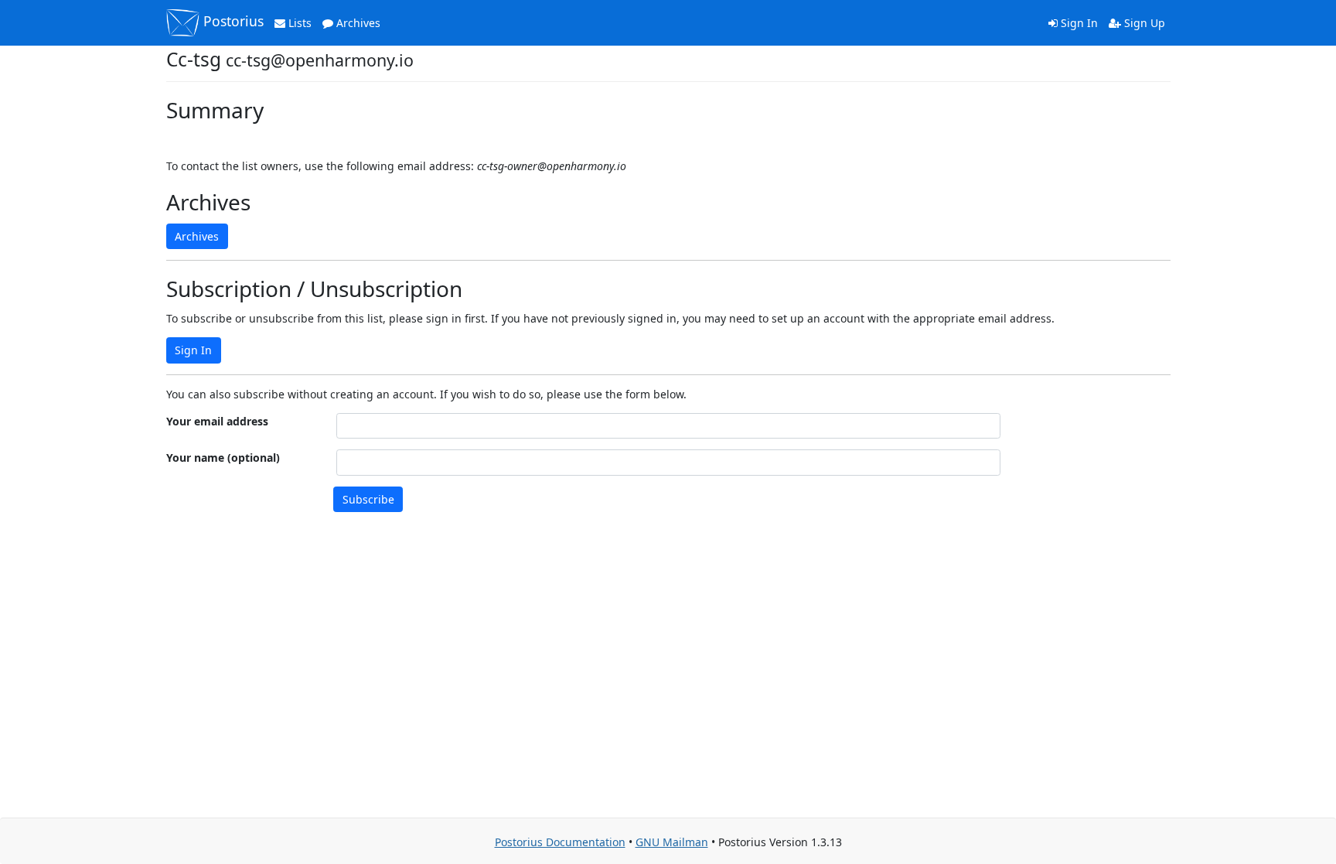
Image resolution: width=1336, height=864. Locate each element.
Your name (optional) (223, 457)
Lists (298, 22)
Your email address (217, 421)
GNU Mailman (672, 842)
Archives (356, 22)
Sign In (1078, 22)
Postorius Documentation (560, 842)
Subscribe (368, 499)
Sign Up (1143, 22)
